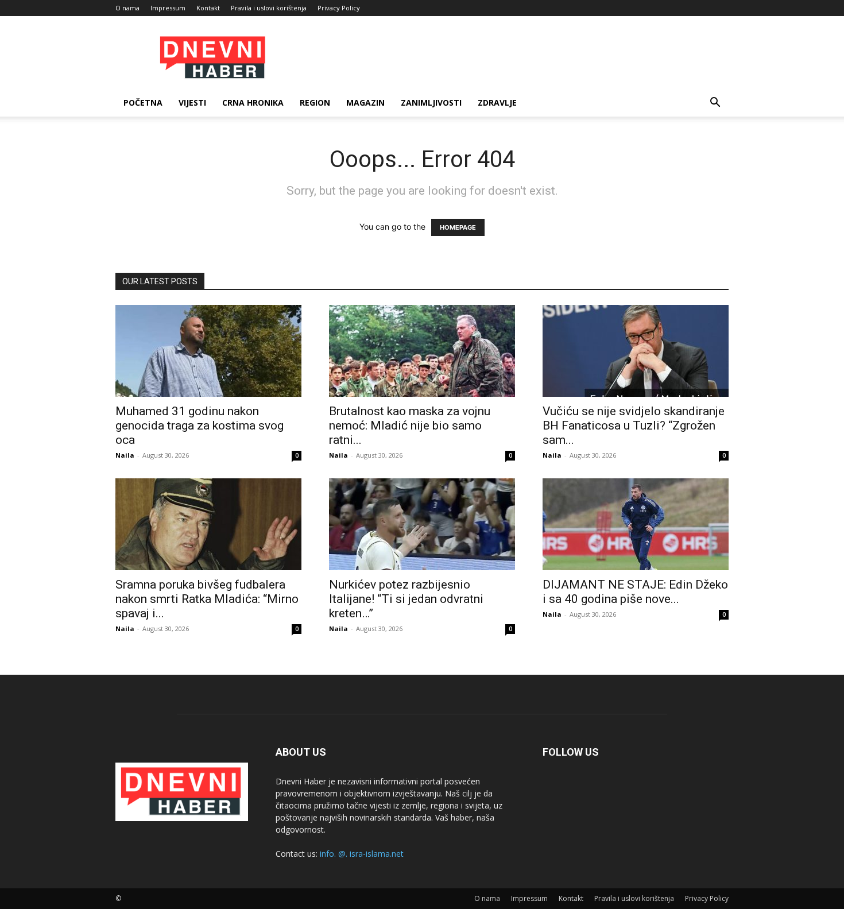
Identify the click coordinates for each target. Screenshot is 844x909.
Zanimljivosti (431, 102)
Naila (124, 455)
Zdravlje (497, 102)
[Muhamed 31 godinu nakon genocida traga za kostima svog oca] (208, 351)
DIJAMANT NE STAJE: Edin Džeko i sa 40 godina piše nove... (635, 592)
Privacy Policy (339, 7)
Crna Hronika (253, 102)
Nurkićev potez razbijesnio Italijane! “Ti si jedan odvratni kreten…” (406, 599)
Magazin (365, 102)
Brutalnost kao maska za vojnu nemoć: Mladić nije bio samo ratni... (409, 425)
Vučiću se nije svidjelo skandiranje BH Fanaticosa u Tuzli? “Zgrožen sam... (634, 425)
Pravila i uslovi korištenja (269, 7)
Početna (142, 102)
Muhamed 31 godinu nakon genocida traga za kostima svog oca (199, 425)
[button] (715, 103)
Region (315, 102)
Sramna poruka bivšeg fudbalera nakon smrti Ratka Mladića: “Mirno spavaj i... (207, 599)
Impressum (167, 7)
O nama (127, 7)
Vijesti (192, 102)
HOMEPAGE (458, 227)
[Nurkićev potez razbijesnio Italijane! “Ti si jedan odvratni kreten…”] (422, 524)
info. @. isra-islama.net (362, 853)
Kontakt (208, 7)
